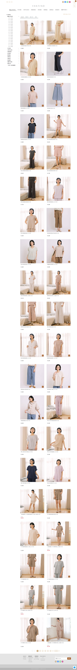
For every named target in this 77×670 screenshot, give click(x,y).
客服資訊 (36, 656)
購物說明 (30, 656)
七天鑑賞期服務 (30, 657)
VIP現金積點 (30, 661)
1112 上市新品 (10, 38)
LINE (43, 657)
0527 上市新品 (10, 19)
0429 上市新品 (10, 22)
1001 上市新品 (10, 43)
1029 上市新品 (10, 40)
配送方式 (30, 660)
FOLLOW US (42, 656)
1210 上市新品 (10, 35)
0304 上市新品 (10, 29)
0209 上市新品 (10, 30)
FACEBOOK (43, 660)
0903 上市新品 (10, 46)
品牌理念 (24, 657)
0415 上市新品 (10, 24)
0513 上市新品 (10, 21)
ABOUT (24, 656)
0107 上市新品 (10, 32)
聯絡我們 (36, 657)
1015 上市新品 (10, 41)
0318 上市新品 (10, 27)
